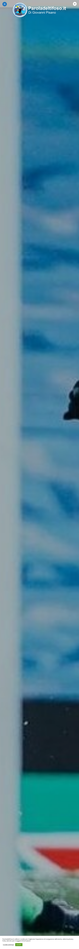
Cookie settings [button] (8, 945)
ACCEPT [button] (18, 945)
